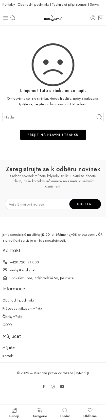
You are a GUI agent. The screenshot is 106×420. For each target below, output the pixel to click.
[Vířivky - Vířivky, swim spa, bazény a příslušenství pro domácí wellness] (53, 18)
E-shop (14, 416)
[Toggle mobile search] (13, 18)
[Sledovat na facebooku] (44, 387)
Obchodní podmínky (33, 4)
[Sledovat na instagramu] (53, 386)
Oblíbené (90, 416)
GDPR (7, 324)
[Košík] (101, 18)
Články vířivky (12, 316)
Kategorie (40, 416)
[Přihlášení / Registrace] (93, 18)
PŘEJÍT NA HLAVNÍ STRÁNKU (53, 135)
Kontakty (8, 4)
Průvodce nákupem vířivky (22, 308)
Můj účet (8, 347)
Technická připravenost (69, 4)
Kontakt (7, 355)
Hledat (65, 416)
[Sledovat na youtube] (62, 386)
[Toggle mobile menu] (5, 18)
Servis (94, 4)
